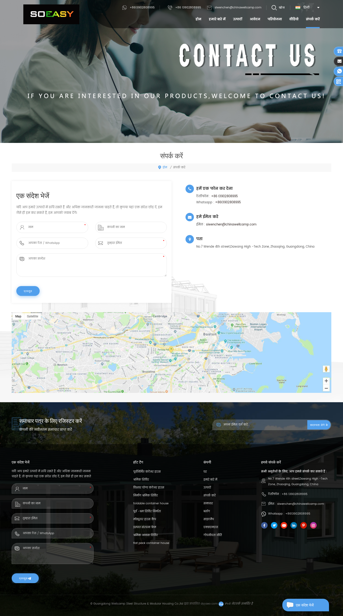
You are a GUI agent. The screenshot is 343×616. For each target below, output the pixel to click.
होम (198, 19)
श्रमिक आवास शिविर (145, 535)
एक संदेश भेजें (305, 604)
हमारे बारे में (217, 19)
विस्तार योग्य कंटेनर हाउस (148, 487)
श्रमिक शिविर (141, 480)
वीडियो (293, 19)
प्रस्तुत (23, 578)
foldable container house (150, 503)
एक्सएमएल (210, 527)
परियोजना (275, 19)
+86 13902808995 (188, 7)
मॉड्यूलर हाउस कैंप (144, 519)
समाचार (208, 503)
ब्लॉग (206, 511)
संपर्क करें (313, 19)
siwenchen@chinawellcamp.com (238, 7)
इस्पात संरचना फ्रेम (144, 527)
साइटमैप (208, 519)
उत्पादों (237, 19)
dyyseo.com (209, 604)
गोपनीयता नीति (212, 535)
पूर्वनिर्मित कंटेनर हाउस (147, 472)
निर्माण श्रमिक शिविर (145, 495)
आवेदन (255, 19)
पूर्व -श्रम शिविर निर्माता (147, 511)
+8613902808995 (142, 7)
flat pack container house (151, 543)
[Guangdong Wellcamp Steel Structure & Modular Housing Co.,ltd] (51, 14)
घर (205, 472)
